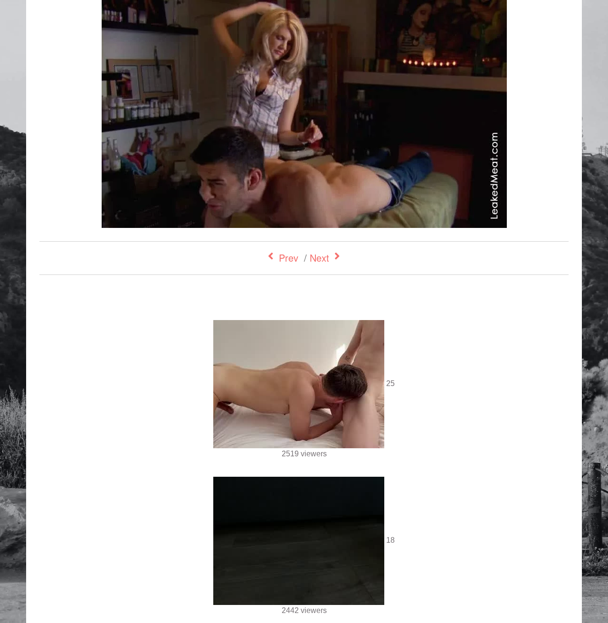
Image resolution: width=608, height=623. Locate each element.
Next (319, 257)
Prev (288, 257)
